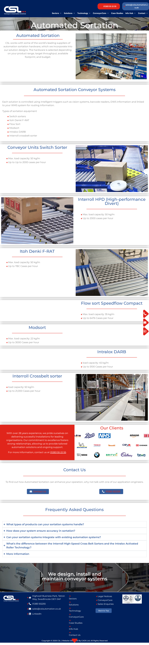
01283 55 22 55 (58, 452)
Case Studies (117, 13)
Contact (141, 13)
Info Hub (129, 13)
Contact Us (74, 635)
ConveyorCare (99, 13)
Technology (82, 13)
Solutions (68, 13)
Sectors (55, 13)
